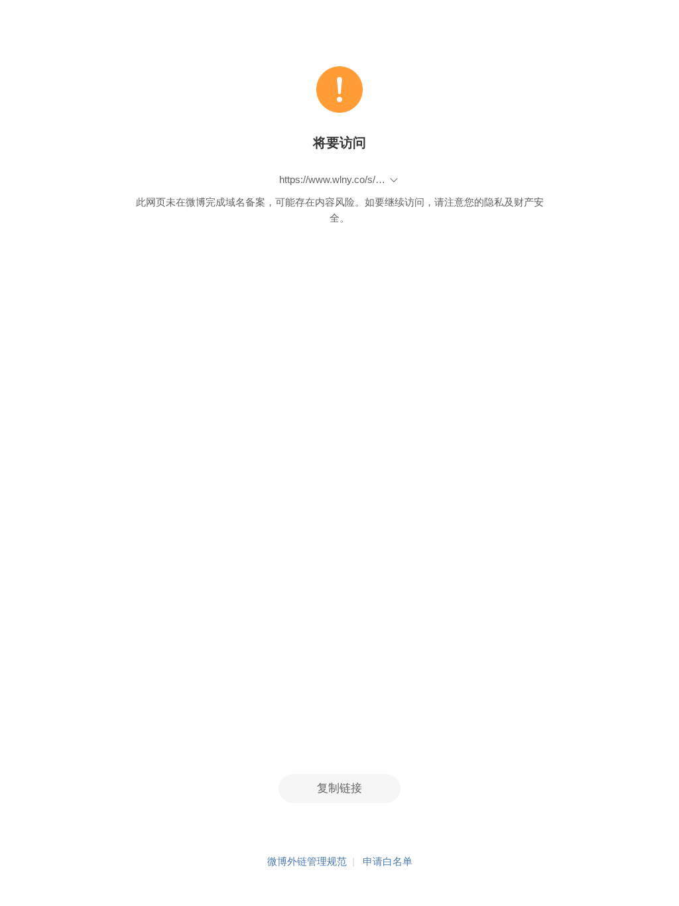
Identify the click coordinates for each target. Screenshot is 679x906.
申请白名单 (387, 861)
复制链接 (339, 788)
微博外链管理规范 (307, 861)
